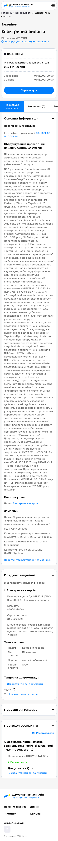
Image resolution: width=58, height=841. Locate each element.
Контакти (35, 814)
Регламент (10, 814)
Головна (6, 12)
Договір (34, 807)
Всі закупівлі (23, 12)
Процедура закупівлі (12, 106)
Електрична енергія (25, 503)
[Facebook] (7, 829)
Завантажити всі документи (25, 684)
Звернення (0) (36, 106)
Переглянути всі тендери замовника (27, 560)
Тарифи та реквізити (15, 807)
